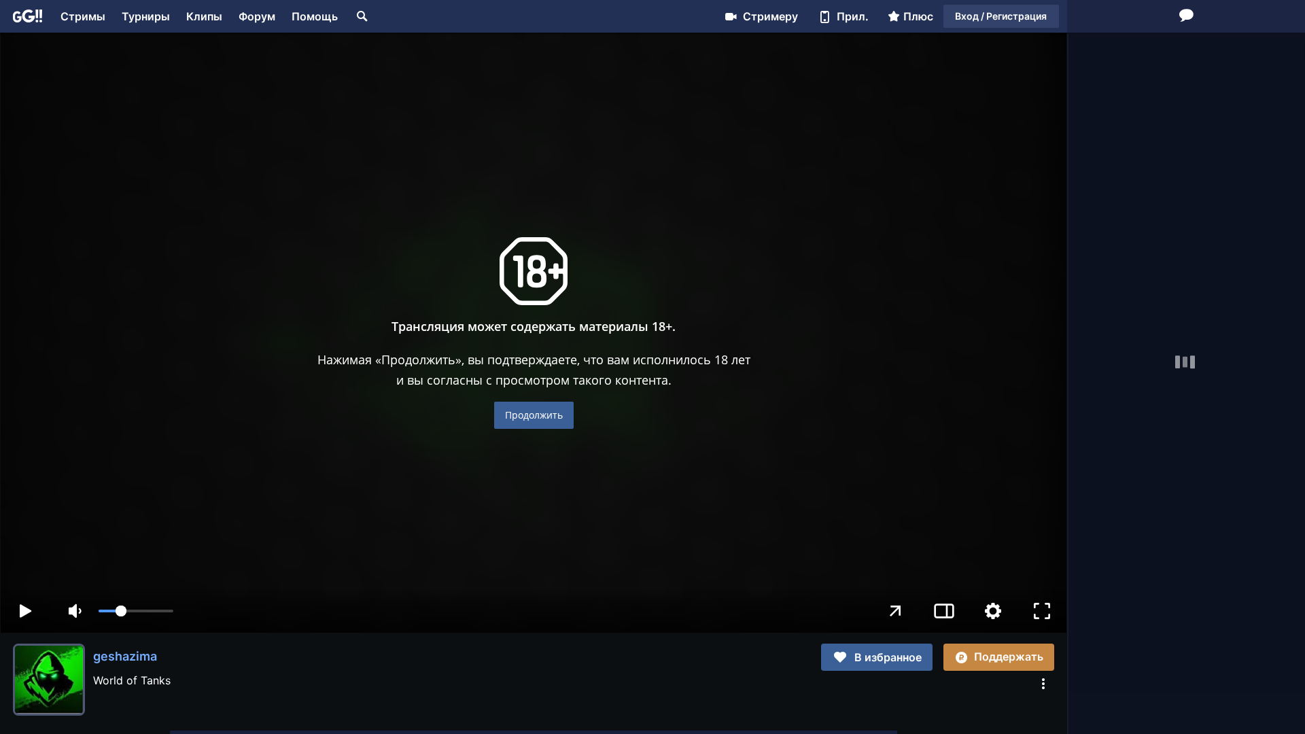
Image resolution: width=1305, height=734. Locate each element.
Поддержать (1008, 656)
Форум (257, 16)
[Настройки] (993, 611)
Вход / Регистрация (1001, 16)
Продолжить (534, 414)
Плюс (918, 16)
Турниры (146, 16)
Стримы (82, 16)
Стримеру (770, 16)
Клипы (204, 16)
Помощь (315, 16)
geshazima (125, 656)
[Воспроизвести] (25, 611)
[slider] (136, 611)
